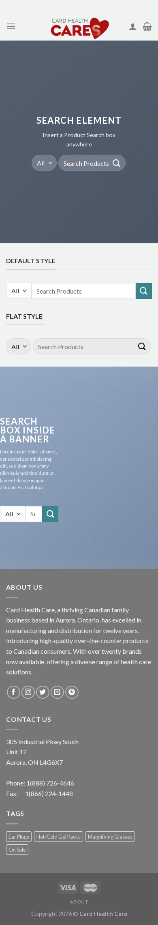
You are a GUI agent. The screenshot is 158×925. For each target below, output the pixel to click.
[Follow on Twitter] (42, 692)
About (79, 902)
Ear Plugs (19, 836)
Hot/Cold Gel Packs (58, 836)
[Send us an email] (57, 692)
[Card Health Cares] (79, 26)
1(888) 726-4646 (50, 783)
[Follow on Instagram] (28, 692)
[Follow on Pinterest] (72, 692)
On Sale (17, 849)
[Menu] (11, 26)
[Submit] (117, 163)
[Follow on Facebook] (13, 692)
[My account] (133, 26)
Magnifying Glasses (110, 836)
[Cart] (147, 26)
